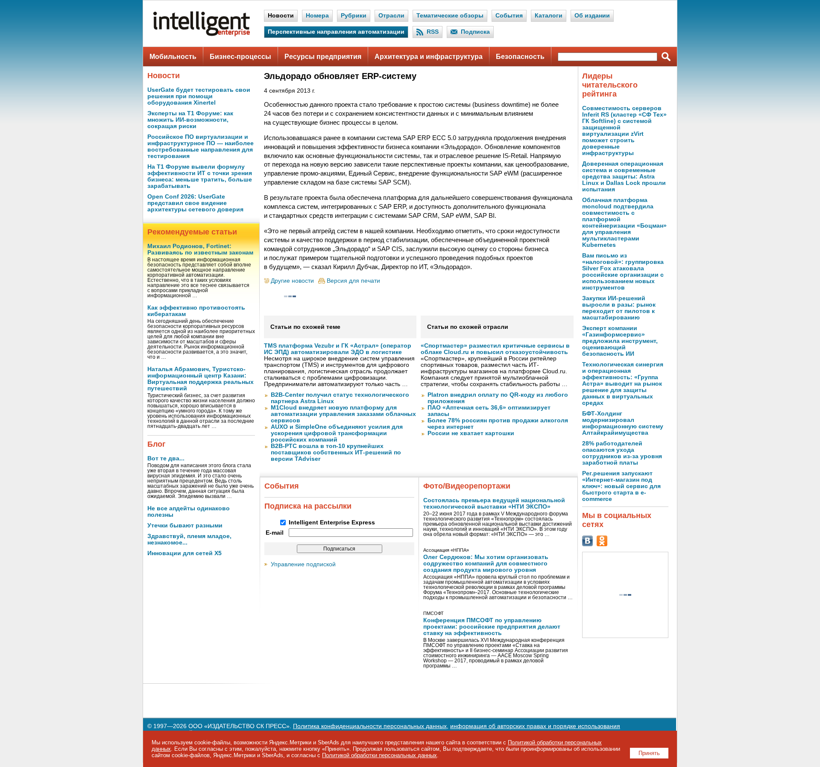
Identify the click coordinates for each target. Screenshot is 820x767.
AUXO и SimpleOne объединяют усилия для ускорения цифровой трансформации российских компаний (337, 433)
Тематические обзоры (449, 15)
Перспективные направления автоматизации (336, 32)
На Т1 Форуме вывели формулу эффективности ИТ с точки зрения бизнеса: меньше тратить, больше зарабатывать (199, 176)
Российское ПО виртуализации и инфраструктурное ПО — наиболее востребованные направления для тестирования (200, 146)
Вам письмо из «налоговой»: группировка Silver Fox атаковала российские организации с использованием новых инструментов (623, 271)
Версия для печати (353, 281)
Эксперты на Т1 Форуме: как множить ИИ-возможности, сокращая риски (190, 119)
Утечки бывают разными (185, 525)
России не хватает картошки (471, 433)
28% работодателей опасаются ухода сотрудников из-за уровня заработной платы (622, 453)
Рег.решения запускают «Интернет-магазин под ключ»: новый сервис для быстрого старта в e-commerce (621, 486)
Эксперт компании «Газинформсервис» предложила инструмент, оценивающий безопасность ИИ (620, 341)
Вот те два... (165, 458)
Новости (281, 15)
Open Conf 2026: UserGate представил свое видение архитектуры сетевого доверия (195, 203)
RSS (433, 32)
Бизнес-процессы (240, 56)
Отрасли (391, 15)
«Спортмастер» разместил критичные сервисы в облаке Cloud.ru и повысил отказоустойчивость (495, 349)
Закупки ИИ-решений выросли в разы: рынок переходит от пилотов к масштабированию (619, 308)
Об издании (592, 15)
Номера (317, 15)
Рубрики (353, 15)
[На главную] (201, 34)
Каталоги (548, 15)
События (509, 15)
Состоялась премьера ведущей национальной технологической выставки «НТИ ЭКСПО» (494, 503)
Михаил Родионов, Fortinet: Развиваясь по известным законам (200, 249)
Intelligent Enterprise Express (332, 522)
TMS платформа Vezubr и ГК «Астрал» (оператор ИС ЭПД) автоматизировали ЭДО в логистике (337, 349)
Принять (649, 753)
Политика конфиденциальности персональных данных (370, 726)
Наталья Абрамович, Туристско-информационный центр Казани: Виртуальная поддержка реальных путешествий (200, 379)
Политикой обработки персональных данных (379, 755)
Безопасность (520, 56)
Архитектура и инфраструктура (429, 56)
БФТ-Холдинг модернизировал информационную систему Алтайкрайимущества (622, 423)
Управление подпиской (303, 564)
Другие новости (292, 281)
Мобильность (172, 56)
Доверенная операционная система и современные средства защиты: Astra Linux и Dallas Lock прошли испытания (624, 177)
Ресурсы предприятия (322, 56)
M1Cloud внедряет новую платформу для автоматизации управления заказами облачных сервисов (343, 414)
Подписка (475, 32)
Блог (156, 444)
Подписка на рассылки (307, 506)
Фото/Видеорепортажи (466, 486)
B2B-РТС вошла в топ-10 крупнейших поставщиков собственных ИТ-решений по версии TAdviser (336, 452)
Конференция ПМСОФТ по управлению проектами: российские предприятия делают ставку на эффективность (491, 626)
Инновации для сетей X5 (184, 553)
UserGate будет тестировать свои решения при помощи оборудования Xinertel (198, 96)
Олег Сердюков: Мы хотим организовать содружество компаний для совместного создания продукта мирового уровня (485, 563)
